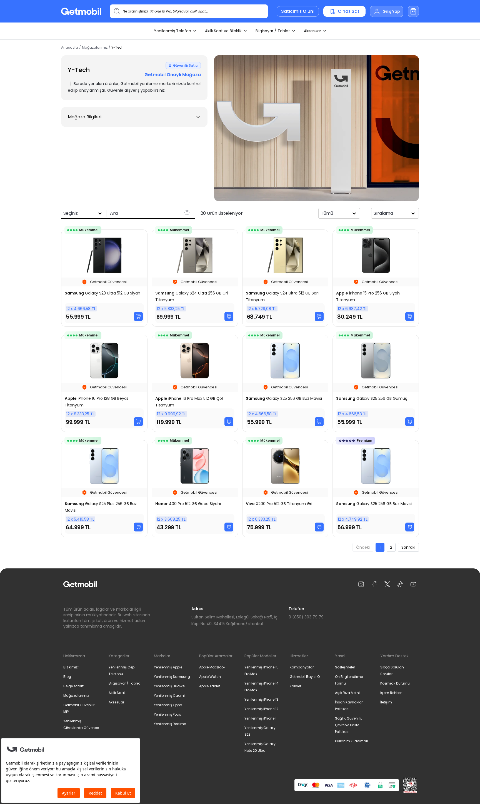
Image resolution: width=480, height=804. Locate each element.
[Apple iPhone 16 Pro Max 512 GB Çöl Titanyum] (195, 383)
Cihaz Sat (348, 11)
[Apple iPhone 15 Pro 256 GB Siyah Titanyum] (376, 278)
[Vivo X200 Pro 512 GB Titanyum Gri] (285, 488)
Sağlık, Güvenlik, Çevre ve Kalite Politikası (348, 725)
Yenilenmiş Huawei (169, 686)
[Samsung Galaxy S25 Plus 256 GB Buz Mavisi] (104, 488)
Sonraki (408, 547)
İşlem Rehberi (391, 692)
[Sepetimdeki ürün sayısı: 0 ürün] (413, 11)
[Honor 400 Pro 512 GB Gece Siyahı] (195, 488)
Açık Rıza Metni (347, 692)
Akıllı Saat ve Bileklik (223, 31)
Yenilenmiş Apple (168, 667)
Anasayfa (69, 47)
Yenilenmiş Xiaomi (169, 695)
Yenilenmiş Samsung (172, 676)
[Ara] (187, 213)
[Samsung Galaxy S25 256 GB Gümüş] (376, 383)
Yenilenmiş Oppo (168, 705)
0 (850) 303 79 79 (306, 617)
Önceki (363, 547)
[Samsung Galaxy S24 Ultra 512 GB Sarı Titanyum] (285, 278)
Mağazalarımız (95, 47)
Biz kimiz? (71, 667)
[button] (134, 117)
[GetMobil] (81, 11)
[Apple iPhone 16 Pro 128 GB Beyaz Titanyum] (104, 383)
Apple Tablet (209, 686)
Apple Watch (210, 676)
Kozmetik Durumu (395, 683)
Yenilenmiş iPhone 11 (261, 718)
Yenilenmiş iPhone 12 (261, 708)
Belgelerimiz (73, 686)
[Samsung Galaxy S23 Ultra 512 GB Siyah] (104, 278)
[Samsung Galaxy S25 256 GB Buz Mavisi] (285, 383)
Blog (67, 676)
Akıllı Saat (117, 692)
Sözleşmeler (345, 667)
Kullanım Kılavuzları (351, 741)
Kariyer (295, 686)
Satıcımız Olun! (297, 11)
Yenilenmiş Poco (167, 714)
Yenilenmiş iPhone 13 (261, 699)
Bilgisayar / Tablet (273, 31)
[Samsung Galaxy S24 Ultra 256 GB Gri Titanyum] (195, 278)
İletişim (386, 702)
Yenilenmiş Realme (170, 723)
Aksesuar (312, 31)
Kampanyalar (302, 667)
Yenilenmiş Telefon (172, 31)
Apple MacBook (212, 667)
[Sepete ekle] (138, 316)
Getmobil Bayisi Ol (305, 676)
